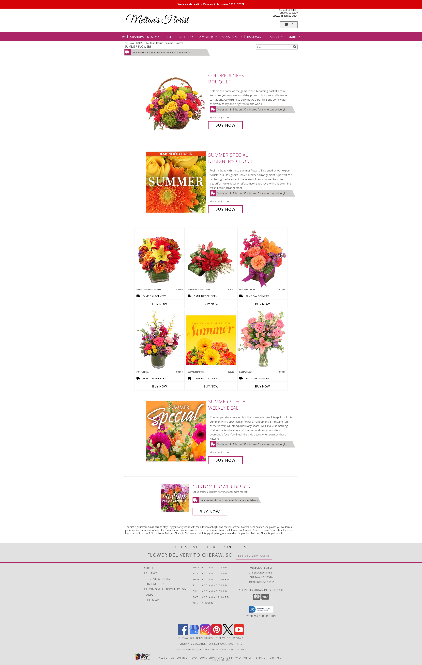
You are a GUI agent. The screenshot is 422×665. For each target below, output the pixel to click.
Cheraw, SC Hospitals (230, 637)
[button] (289, 24)
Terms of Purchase (268, 657)
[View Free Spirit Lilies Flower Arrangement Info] (262, 258)
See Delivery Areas (254, 555)
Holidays (254, 37)
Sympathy (206, 37)
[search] (294, 47)
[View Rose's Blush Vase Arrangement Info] (262, 340)
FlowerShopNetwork (213, 657)
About (275, 37)
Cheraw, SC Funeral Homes (195, 637)
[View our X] (228, 633)
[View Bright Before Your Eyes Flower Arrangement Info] (159, 258)
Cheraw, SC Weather (193, 643)
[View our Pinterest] (216, 633)
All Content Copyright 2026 (178, 657)
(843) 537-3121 (289, 15)
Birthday (186, 37)
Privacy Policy (241, 657)
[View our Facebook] (183, 633)
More (292, 37)
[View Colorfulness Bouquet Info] (176, 100)
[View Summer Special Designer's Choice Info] (176, 182)
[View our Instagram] (205, 633)
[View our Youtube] (239, 633)
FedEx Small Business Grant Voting (223, 649)
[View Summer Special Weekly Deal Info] (176, 431)
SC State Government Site (225, 643)
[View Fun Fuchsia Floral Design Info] (159, 340)
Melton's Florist (157, 20)
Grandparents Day (144, 37)
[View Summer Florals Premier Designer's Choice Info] (211, 340)
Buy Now (225, 125)
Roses (169, 37)
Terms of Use (221, 659)
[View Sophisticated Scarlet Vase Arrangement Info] (211, 258)
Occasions (230, 37)
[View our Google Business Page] (194, 633)
